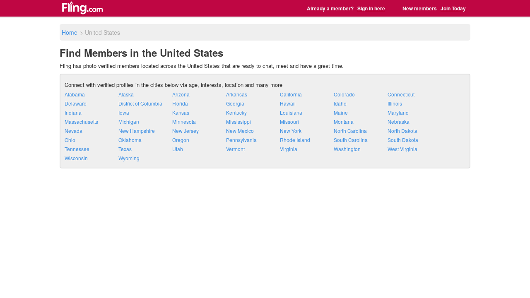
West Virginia (402, 148)
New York (290, 130)
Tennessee (77, 148)
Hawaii (288, 103)
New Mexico (240, 130)
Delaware (76, 103)
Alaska (126, 94)
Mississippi (238, 121)
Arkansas (236, 94)
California (291, 94)
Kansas (180, 112)
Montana (344, 121)
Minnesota (184, 121)
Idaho (340, 103)
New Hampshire (136, 130)
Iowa (123, 112)
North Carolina (350, 130)
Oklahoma (130, 139)
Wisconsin (76, 157)
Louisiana (291, 112)
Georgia (235, 103)
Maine (341, 112)
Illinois (395, 103)
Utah (177, 148)
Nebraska (399, 121)
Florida (180, 103)
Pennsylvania (241, 139)
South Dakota (403, 139)
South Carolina (351, 139)
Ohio (70, 139)
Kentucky (236, 112)
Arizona (181, 94)
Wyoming (129, 157)
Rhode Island (295, 139)
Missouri (289, 121)
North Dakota (402, 130)
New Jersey (185, 130)
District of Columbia (140, 103)
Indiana (73, 112)
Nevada (73, 130)
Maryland (398, 112)
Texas (125, 148)
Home (69, 32)
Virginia (288, 148)
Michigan (128, 121)
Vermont (235, 148)
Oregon (180, 139)
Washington (347, 148)
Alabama (75, 94)
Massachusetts (81, 121)
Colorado (344, 94)
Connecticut (401, 94)
